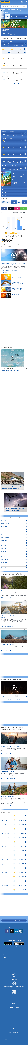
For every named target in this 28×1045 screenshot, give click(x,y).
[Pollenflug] (22, 2)
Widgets (3, 957)
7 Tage (7, 16)
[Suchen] (25, 6)
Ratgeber (3, 966)
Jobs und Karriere (14, 1003)
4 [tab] (15, 699)
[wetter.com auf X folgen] (12, 931)
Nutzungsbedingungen (14, 1032)
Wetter (3, 954)
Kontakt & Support (14, 1015)
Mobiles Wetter (5, 960)
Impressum (14, 1020)
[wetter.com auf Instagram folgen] (21, 931)
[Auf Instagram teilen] (17, 208)
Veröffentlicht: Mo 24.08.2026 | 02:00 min (9, 270)
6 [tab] (19, 699)
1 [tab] (8, 699)
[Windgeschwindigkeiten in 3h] (14, 358)
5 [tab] (17, 699)
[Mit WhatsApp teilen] (23, 208)
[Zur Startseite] (6, 1)
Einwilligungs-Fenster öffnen (14, 1011)
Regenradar (19, 16)
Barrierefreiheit (14, 1028)
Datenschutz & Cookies (14, 1007)
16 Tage (12, 16)
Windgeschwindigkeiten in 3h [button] (7, 368)
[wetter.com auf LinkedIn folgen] (16, 931)
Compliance (14, 1024)
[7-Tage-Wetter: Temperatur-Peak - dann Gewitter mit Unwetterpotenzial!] (14, 255)
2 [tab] (10, 699)
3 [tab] (13, 699)
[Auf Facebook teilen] (4, 208)
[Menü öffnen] (25, 1)
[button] (14, 43)
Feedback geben (13, 34)
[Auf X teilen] (11, 208)
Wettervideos (4, 963)
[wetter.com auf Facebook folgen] (7, 931)
